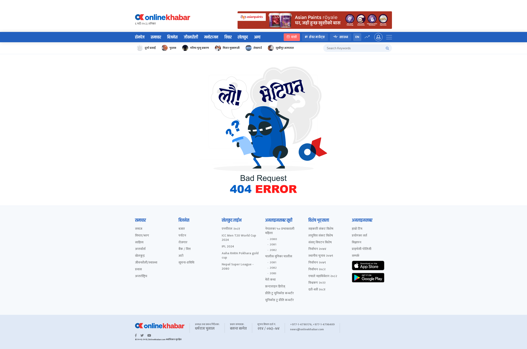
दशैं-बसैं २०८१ (316, 290)
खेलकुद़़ (140, 256)
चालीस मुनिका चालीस (278, 256)
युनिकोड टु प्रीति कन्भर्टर (279, 300)
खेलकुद (243, 37)
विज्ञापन (356, 242)
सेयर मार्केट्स (317, 37)
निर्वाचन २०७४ (317, 249)
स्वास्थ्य (343, 37)
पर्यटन (182, 236)
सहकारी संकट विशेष (320, 229)
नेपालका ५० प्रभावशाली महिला (279, 231)
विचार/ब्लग (142, 236)
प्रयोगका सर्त (359, 236)
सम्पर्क (355, 256)
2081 (273, 244)
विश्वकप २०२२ (316, 283)
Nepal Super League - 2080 (238, 266)
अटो (180, 256)
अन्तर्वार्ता (140, 249)
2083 (273, 273)
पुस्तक (172, 48)
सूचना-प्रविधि (186, 263)
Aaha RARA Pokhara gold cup (240, 255)
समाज (138, 229)
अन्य (257, 37)
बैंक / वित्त (184, 249)
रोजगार (182, 242)
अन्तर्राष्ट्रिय (141, 276)
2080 (273, 239)
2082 (273, 250)
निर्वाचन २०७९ (317, 263)
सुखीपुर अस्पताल (285, 48)
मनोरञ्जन (211, 37)
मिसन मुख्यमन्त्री (231, 48)
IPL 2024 (228, 247)
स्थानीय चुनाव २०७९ (320, 256)
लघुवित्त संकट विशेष (320, 236)
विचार (228, 37)
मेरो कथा (270, 280)
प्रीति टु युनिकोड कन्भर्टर (279, 293)
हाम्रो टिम (357, 229)
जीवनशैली (191, 37)
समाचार (156, 37)
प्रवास (138, 269)
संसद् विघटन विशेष (320, 242)
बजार (181, 229)
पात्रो (294, 37)
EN (357, 37)
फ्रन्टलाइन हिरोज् (275, 287)
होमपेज (140, 37)
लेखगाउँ (257, 48)
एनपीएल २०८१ (231, 229)
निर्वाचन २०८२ (316, 269)
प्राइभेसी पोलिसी (361, 249)
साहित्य (139, 242)
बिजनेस (172, 37)
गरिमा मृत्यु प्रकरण (199, 48)
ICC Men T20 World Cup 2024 (239, 238)
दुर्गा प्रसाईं (150, 48)
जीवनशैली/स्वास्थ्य (146, 263)
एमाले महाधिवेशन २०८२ (322, 276)
